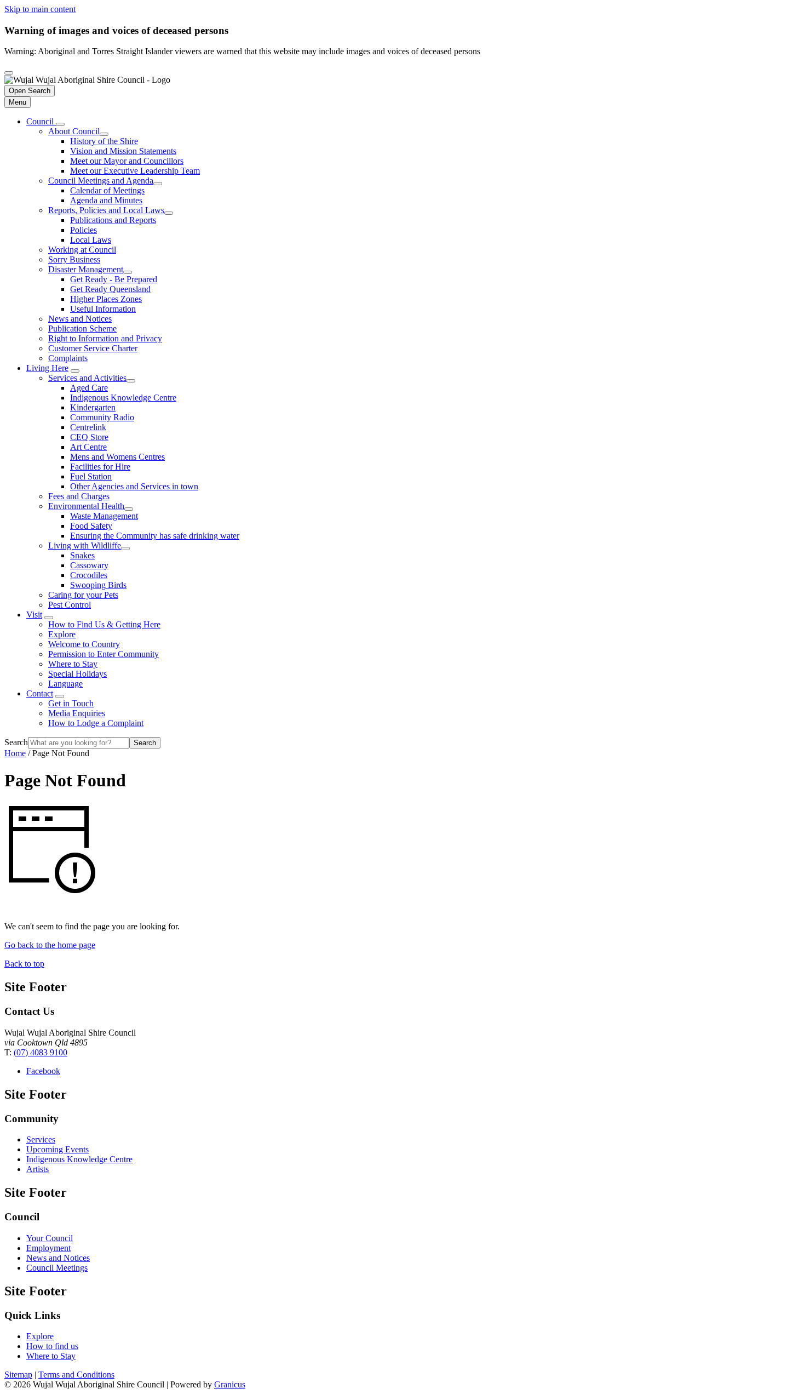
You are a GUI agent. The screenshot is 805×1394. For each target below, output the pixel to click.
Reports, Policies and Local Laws (106, 210)
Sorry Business (74, 259)
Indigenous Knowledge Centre (123, 397)
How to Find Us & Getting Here (104, 624)
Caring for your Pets (83, 594)
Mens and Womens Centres (117, 456)
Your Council (49, 1238)
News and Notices (80, 318)
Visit (34, 614)
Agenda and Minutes (106, 200)
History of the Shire (104, 141)
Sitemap (18, 1374)
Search (16, 742)
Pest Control (69, 604)
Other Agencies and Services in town (134, 486)
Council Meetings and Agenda (100, 180)
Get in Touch (71, 703)
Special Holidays (77, 673)
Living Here (47, 368)
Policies (83, 230)
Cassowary (89, 565)
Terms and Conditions (76, 1374)
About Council (74, 131)
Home (15, 753)
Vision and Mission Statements (123, 151)
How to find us (52, 1346)
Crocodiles (88, 575)
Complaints (68, 358)
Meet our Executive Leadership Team (135, 170)
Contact (39, 693)
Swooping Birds (98, 585)
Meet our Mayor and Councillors (126, 160)
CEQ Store (89, 437)
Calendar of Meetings (107, 190)
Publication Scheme (82, 328)
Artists (37, 1169)
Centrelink (88, 427)
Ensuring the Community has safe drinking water (154, 535)
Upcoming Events (57, 1149)
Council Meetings (57, 1267)
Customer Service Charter (92, 348)
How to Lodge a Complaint (95, 723)
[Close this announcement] (8, 73)
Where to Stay (72, 664)
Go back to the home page (49, 945)
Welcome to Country (84, 644)
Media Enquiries (76, 713)
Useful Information (103, 308)
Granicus (229, 1384)
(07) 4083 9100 (40, 1052)
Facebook (43, 1071)
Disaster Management (85, 269)
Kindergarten (93, 407)
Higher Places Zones (106, 299)
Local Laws (90, 239)
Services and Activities (87, 377)
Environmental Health (86, 506)
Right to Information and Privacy (105, 338)
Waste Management (104, 516)
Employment (48, 1248)
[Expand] (60, 124)
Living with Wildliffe (84, 545)
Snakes (82, 555)
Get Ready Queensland (110, 289)
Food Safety (91, 525)
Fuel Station (91, 476)
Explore (62, 634)
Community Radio (102, 417)
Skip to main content (40, 9)
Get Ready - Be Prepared (113, 279)
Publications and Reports (113, 220)
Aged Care (89, 387)
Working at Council (82, 249)
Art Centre (88, 447)
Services (40, 1139)
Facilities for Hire (100, 466)
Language (65, 683)
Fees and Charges (79, 496)
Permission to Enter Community (103, 654)
